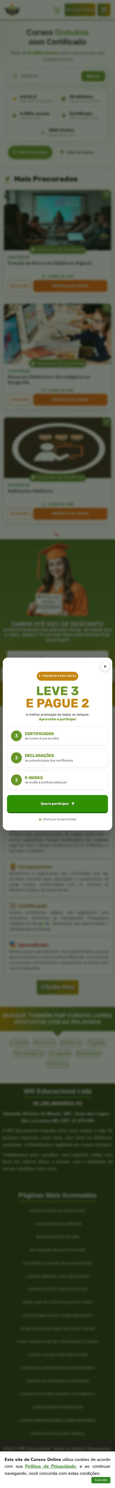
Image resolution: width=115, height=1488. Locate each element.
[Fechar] (105, 666)
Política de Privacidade (50, 1466)
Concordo (101, 1480)
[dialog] (57, 744)
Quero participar (55, 803)
